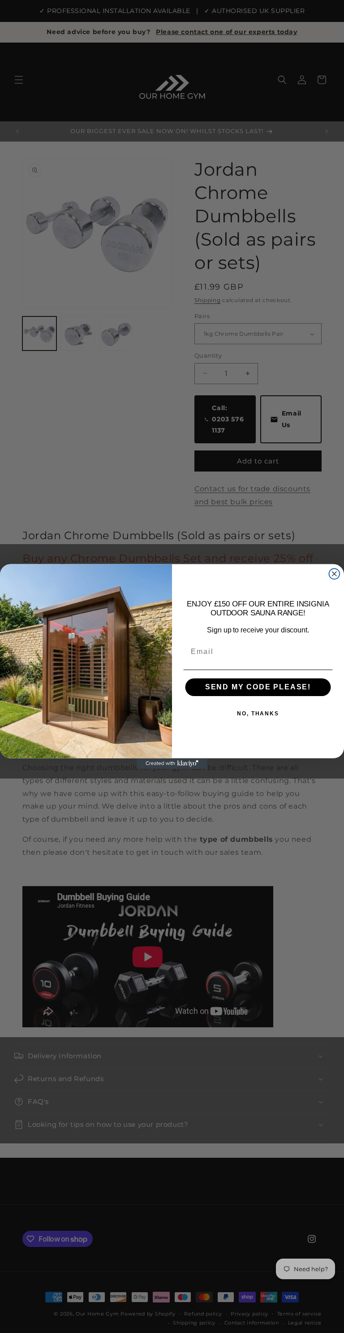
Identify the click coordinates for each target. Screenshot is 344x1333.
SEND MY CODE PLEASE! (258, 687)
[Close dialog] (334, 573)
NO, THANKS (258, 714)
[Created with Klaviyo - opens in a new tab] (172, 763)
